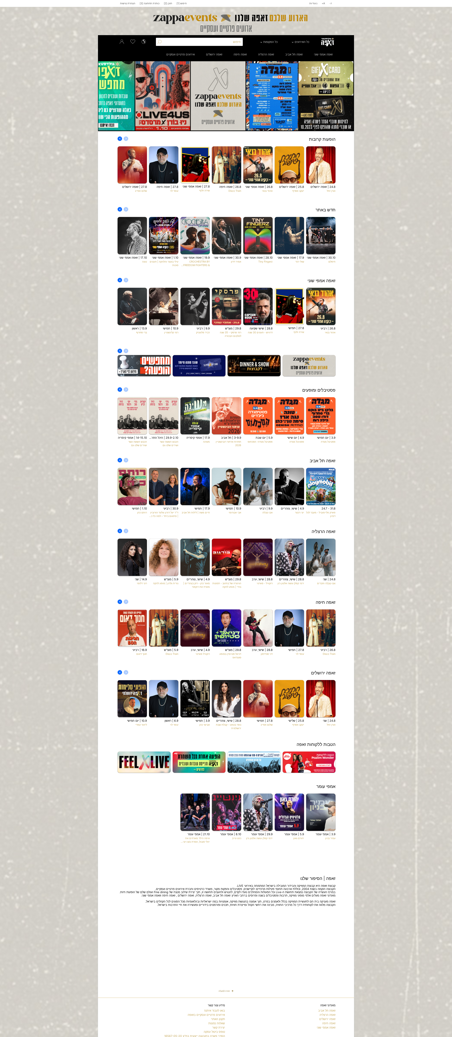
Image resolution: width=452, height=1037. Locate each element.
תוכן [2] (168, 3)
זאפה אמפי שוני (323, 54)
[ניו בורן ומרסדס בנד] (270, 96)
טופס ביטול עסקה (214, 1031)
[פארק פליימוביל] (159, 96)
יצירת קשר (218, 1027)
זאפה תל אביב (294, 54)
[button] (292, 95)
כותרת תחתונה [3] (149, 3)
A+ (323, 3)
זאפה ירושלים (214, 54)
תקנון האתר (218, 1019)
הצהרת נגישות (127, 3)
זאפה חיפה (240, 54)
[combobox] (203, 42)
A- (330, 3)
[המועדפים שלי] (132, 41)
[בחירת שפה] (143, 41)
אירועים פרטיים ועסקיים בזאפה (206, 1015)
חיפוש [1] (182, 3)
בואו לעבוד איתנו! (214, 1010)
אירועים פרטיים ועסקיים (180, 54)
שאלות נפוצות (216, 1023)
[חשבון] (122, 41)
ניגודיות (313, 3)
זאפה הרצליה (266, 54)
